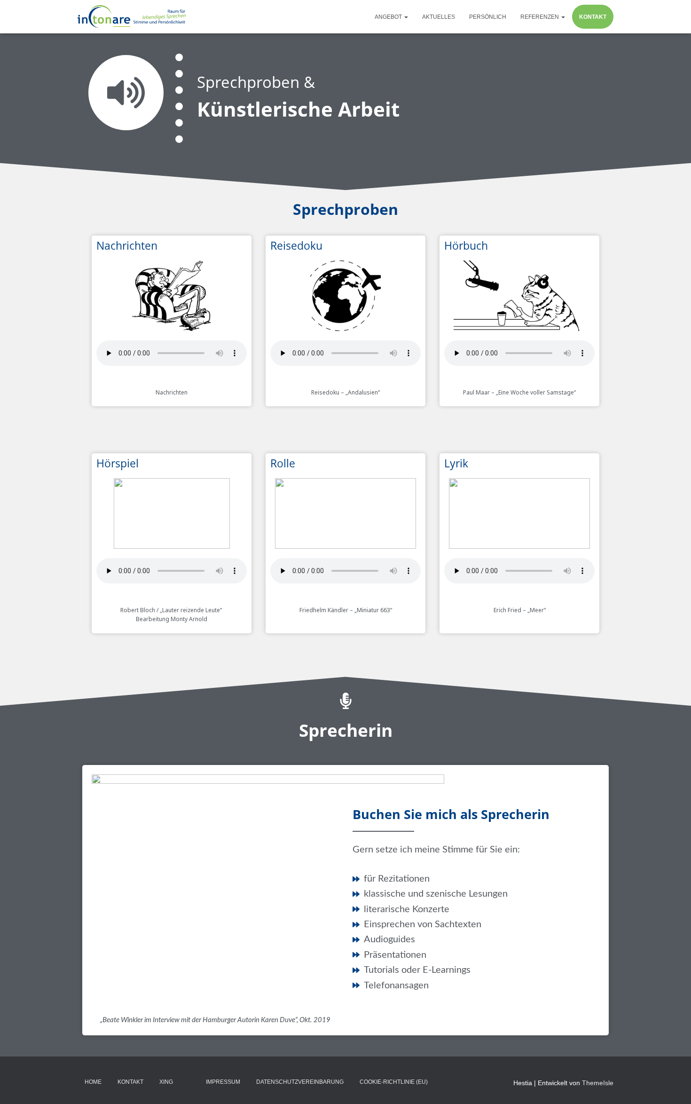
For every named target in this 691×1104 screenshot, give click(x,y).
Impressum (223, 1082)
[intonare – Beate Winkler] (132, 17)
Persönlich (487, 17)
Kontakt (592, 17)
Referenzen (540, 17)
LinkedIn (189, 1081)
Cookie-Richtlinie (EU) (394, 1082)
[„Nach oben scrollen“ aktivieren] (672, 1085)
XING (166, 1082)
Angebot (389, 17)
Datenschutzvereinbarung (300, 1082)
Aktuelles (438, 17)
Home (93, 1082)
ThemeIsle (597, 1083)
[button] (405, 17)
